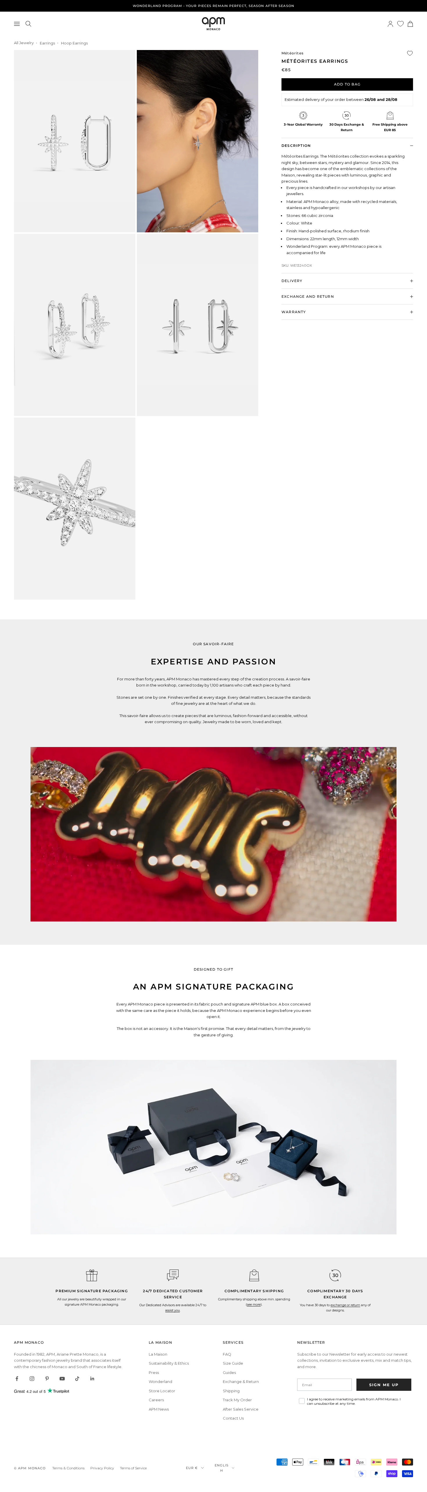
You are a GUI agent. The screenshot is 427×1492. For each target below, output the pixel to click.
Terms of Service (133, 1468)
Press (154, 1372)
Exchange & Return (241, 1381)
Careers (156, 1399)
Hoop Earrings (74, 43)
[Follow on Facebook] (17, 1379)
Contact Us (233, 1418)
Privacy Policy (102, 1468)
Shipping (231, 1390)
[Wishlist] (400, 24)
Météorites (292, 53)
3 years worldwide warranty (213, 6)
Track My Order (237, 1399)
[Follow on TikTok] (77, 1379)
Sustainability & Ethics (169, 1363)
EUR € (192, 1468)
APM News (159, 1409)
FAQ (227, 1354)
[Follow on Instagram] (32, 1379)
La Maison (158, 1354)
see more (254, 1304)
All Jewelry (24, 42)
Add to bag (347, 84)
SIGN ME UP (384, 1384)
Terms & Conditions (68, 1468)
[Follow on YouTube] (62, 1379)
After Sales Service (241, 1409)
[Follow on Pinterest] (47, 1379)
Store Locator (162, 1390)
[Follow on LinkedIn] (92, 1379)
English (222, 1468)
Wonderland (160, 1381)
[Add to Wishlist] (410, 53)
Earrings (47, 43)
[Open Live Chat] (173, 1275)
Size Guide (233, 1363)
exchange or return (345, 1305)
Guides (229, 1372)
